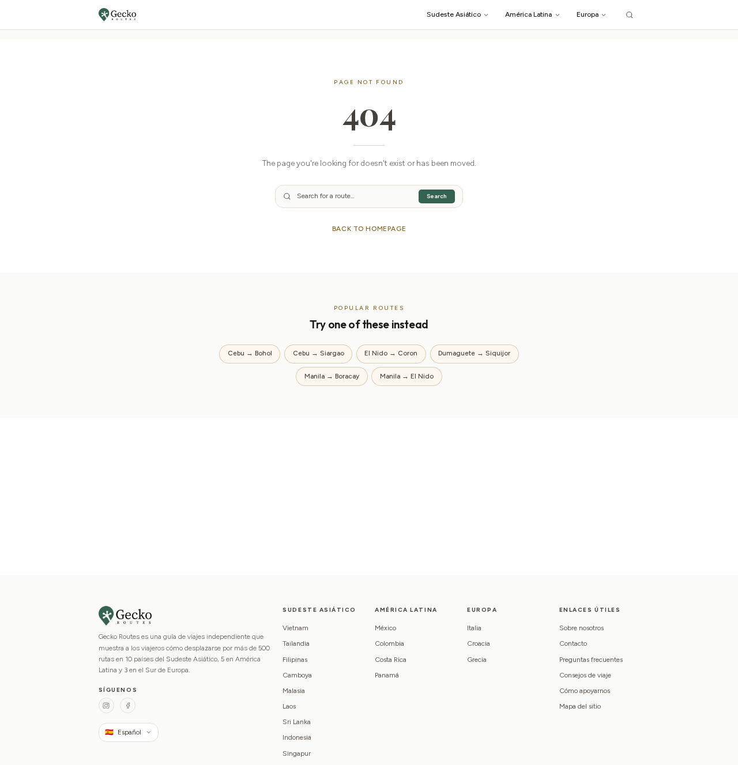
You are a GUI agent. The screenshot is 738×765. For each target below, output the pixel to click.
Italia (474, 628)
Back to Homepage (369, 229)
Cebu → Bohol (250, 353)
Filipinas (295, 660)
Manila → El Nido (407, 376)
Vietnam (295, 628)
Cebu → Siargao (318, 353)
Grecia (477, 660)
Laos (289, 706)
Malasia (294, 691)
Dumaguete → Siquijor (474, 353)
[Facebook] (127, 705)
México (385, 628)
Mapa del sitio (580, 706)
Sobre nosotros (581, 628)
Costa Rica (390, 660)
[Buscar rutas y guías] (629, 14)
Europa (587, 14)
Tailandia (296, 643)
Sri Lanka (297, 722)
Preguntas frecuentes (591, 660)
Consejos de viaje (585, 675)
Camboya (297, 675)
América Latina (528, 14)
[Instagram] (106, 705)
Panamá (387, 675)
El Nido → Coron (390, 353)
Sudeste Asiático (454, 14)
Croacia (478, 643)
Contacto (573, 643)
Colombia (389, 643)
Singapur (297, 753)
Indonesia (297, 737)
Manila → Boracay (331, 376)
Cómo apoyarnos (584, 691)
